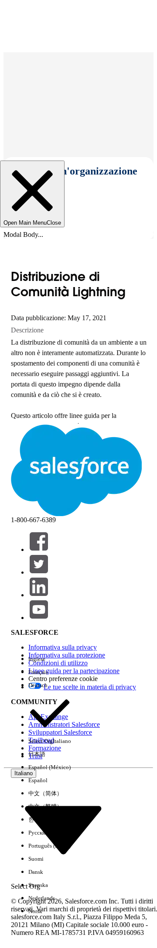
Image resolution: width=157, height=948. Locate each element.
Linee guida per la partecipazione (73, 670)
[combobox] (63, 829)
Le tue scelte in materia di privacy (90, 687)
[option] (49, 659)
